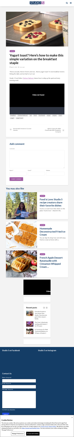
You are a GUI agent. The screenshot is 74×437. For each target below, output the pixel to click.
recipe (48, 115)
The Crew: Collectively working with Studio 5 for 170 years (41, 324)
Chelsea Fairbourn (28, 78)
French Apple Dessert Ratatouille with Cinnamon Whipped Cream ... (51, 262)
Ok (72, 417)
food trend (42, 115)
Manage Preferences (18, 433)
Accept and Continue (33, 433)
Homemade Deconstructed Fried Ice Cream (52, 231)
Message (7, 389)
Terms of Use (44, 426)
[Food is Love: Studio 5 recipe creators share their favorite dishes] (21, 205)
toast (60, 115)
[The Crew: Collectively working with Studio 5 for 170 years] (29, 324)
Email (29, 170)
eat (31, 115)
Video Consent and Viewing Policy (31, 428)
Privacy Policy (52, 426)
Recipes (12, 51)
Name (11, 170)
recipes (55, 115)
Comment (12, 148)
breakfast (13, 115)
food (35, 115)
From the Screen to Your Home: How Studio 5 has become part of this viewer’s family (41, 315)
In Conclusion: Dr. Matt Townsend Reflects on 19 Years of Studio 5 (41, 331)
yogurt (12, 118)
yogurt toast (19, 118)
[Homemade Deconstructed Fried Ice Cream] (21, 235)
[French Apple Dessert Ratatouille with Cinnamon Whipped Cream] (21, 264)
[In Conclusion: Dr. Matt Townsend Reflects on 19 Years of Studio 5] (29, 331)
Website (48, 170)
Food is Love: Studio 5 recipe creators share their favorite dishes (51, 202)
